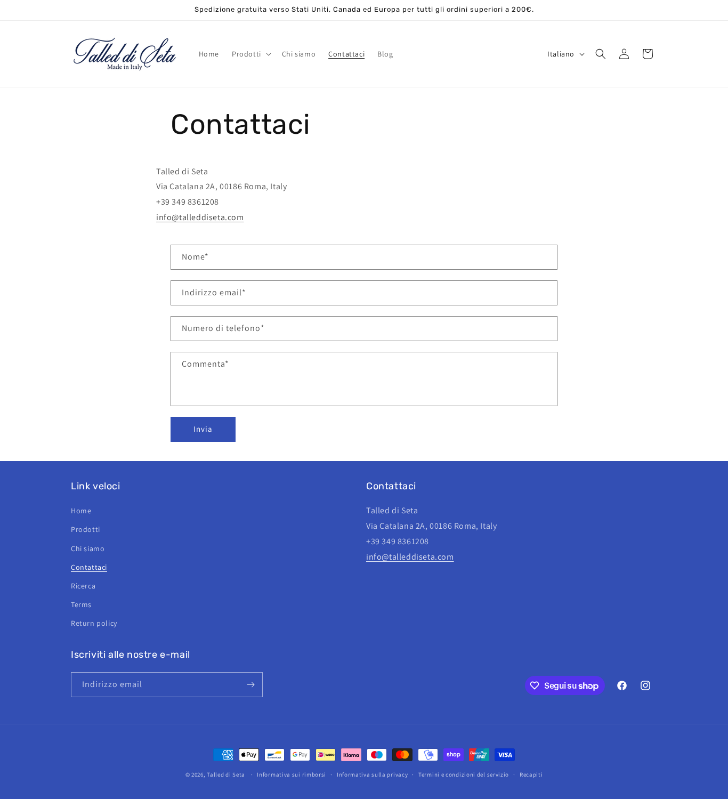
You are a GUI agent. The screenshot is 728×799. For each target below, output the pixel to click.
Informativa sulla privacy (372, 774)
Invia (203, 429)
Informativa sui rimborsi (291, 774)
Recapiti (531, 774)
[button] (250, 54)
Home (81, 510)
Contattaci (89, 567)
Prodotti (85, 529)
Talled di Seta (226, 774)
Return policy (94, 623)
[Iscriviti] (250, 684)
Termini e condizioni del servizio (463, 774)
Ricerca (83, 586)
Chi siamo (87, 548)
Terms (81, 604)
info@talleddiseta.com (200, 217)
